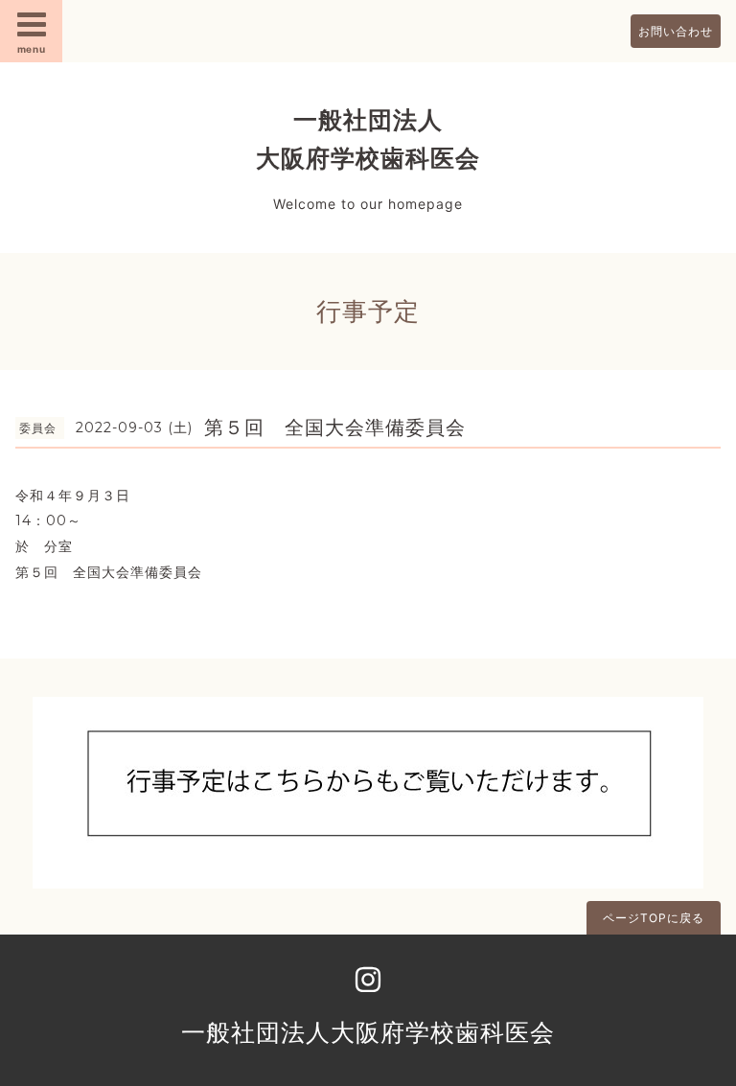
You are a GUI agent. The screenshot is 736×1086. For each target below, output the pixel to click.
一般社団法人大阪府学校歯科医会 (368, 1032)
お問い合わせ (675, 31)
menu (31, 49)
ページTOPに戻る (653, 918)
